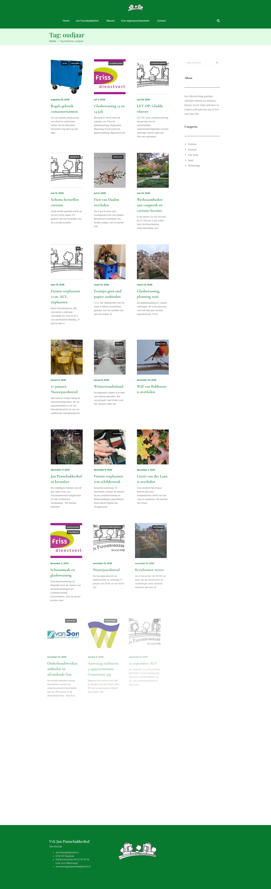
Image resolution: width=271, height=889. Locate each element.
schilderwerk (73, 726)
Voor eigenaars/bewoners (135, 20)
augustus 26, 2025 (60, 752)
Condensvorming (158, 63)
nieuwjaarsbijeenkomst (112, 527)
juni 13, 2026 (57, 193)
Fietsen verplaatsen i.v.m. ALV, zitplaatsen (65, 296)
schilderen (117, 433)
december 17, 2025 (60, 469)
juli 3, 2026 (99, 99)
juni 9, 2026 (100, 193)
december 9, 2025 (103, 469)
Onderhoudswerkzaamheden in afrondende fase (66, 669)
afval (64, 63)
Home (66, 20)
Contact (161, 20)
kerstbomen (160, 527)
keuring (155, 716)
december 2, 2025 (146, 469)
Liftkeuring (145, 758)
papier (119, 815)
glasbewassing (115, 63)
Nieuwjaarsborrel (107, 569)
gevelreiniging (73, 716)
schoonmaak (73, 532)
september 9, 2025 (146, 657)
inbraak (119, 716)
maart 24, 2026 (144, 284)
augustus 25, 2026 (60, 99)
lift (163, 716)
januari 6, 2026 (58, 380)
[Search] (217, 62)
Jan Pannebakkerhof (87, 20)
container (75, 63)
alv (78, 248)
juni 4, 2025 (143, 851)
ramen (162, 815)
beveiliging (107, 716)
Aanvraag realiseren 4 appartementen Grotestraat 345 (109, 669)
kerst (77, 433)
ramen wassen (73, 527)
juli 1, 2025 (99, 851)
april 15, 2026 (57, 284)
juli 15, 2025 (143, 752)
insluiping (118, 721)
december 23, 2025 (146, 380)
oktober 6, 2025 (102, 657)
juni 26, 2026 (143, 99)
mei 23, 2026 (143, 193)
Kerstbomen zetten (151, 569)
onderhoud (74, 157)
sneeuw (119, 344)
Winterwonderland (108, 386)
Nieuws (110, 20)
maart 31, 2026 (101, 284)
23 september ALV (151, 663)
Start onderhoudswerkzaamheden (66, 764)
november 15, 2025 (103, 563)
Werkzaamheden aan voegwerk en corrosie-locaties (149, 205)
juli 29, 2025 (100, 752)
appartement (116, 621)
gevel (64, 815)
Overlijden (117, 157)
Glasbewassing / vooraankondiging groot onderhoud (151, 863)
